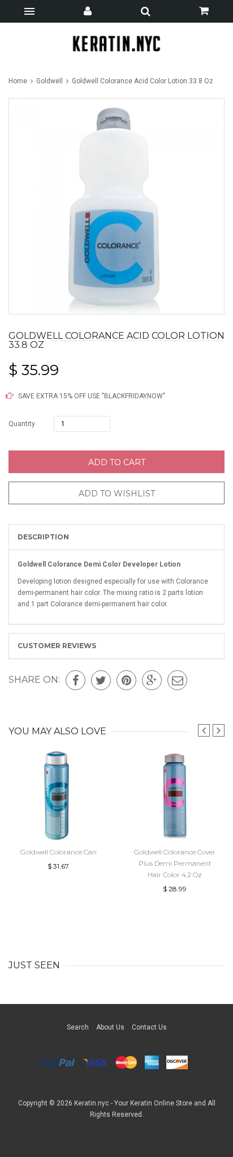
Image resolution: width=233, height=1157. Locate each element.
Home (18, 81)
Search (78, 1027)
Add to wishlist (117, 493)
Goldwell (49, 81)
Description (43, 537)
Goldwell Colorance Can (58, 852)
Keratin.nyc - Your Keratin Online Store (133, 1103)
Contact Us (149, 1027)
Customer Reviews (57, 645)
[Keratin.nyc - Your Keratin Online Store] (116, 43)
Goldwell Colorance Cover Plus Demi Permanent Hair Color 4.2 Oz (174, 863)
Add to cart (116, 462)
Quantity (21, 424)
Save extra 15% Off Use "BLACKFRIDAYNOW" (90, 396)
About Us (110, 1027)
